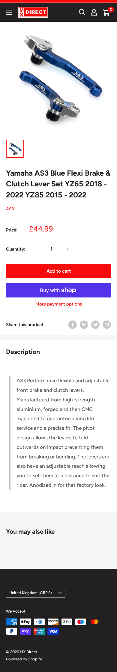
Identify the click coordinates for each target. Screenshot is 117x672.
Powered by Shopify (24, 659)
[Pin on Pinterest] (84, 324)
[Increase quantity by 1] (67, 249)
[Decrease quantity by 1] (35, 249)
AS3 (10, 208)
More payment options (58, 304)
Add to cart (58, 271)
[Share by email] (107, 324)
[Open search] (82, 12)
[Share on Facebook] (72, 324)
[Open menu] (9, 12)
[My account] (94, 12)
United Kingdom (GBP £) (30, 592)
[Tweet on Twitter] (95, 324)
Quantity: (15, 249)
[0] (106, 12)
